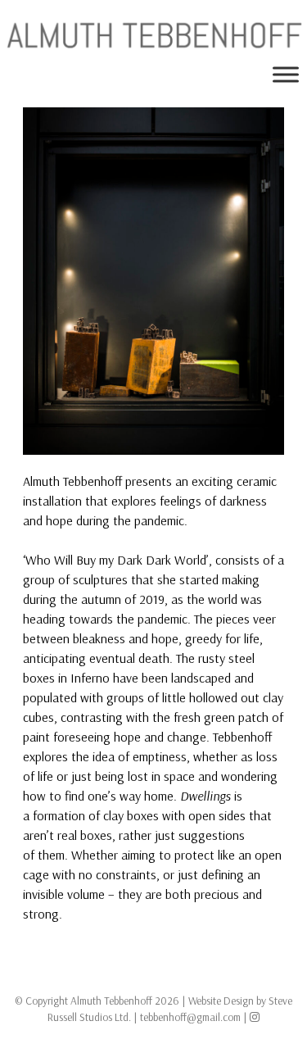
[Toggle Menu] (286, 75)
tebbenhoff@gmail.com (190, 1016)
